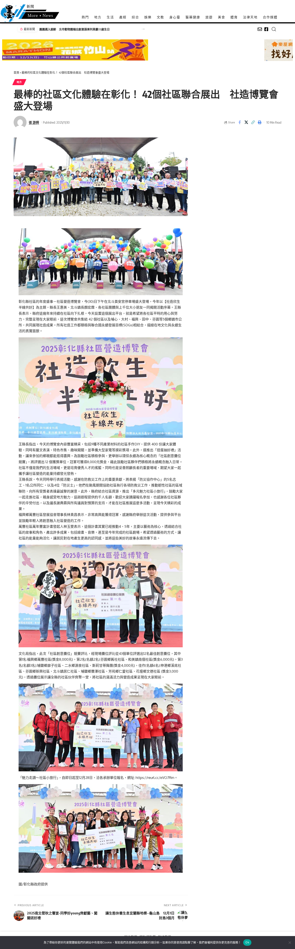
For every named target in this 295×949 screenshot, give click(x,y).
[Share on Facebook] (239, 122)
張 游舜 (34, 122)
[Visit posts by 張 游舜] (20, 122)
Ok (247, 942)
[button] (143, 29)
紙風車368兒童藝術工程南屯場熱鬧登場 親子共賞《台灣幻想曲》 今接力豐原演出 (88, 29)
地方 (19, 82)
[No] (289, 942)
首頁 (16, 72)
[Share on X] (246, 122)
